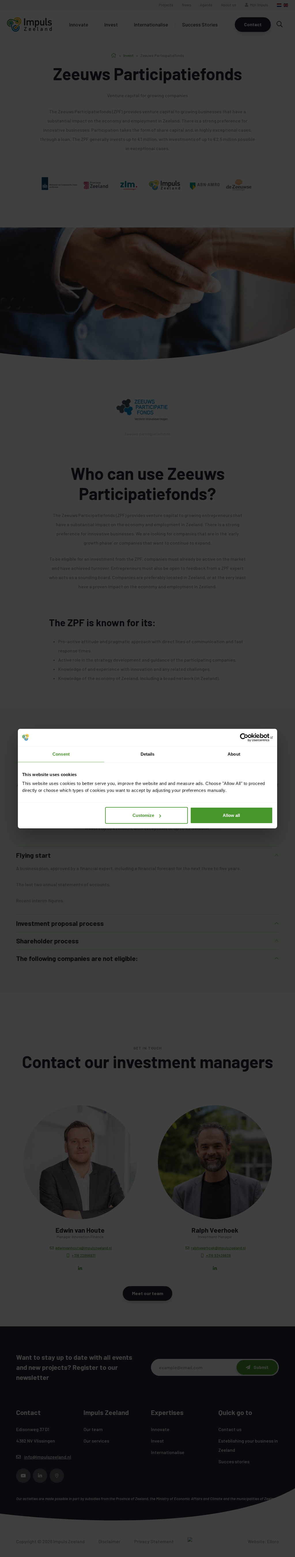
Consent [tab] (61, 753)
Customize (143, 815)
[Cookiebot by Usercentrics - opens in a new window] (247, 737)
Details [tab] (148, 753)
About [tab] (234, 753)
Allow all (231, 815)
